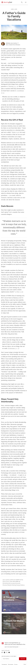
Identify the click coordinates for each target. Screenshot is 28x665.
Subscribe (23, 658)
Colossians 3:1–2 (14, 348)
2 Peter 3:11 (5, 277)
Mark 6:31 (15, 132)
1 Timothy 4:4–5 (12, 86)
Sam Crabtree (6, 579)
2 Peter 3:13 (18, 292)
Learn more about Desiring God (12, 647)
